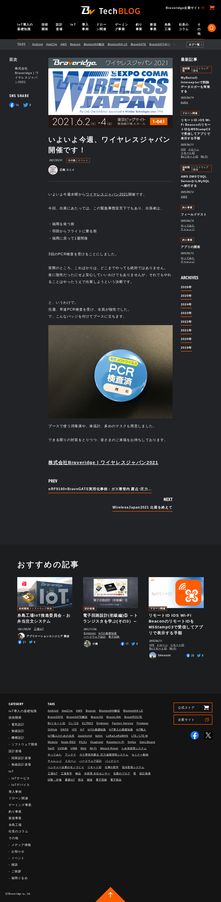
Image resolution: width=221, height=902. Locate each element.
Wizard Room (109, 748)
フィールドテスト (194, 214)
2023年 (186, 313)
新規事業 (153, 27)
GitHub (52, 729)
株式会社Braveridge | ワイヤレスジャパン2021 (103, 462)
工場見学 (66, 773)
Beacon (75, 44)
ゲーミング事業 (121, 27)
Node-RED (68, 742)
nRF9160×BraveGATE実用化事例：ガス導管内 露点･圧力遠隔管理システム (100, 489)
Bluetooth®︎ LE (117, 44)
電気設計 (17, 724)
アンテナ (70, 754)
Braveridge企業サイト (183, 8)
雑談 (14, 864)
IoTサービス (20, 778)
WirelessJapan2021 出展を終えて (142, 507)
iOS (183, 149)
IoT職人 (141, 729)
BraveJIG (180, 44)
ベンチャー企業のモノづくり (66, 767)
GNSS (64, 729)
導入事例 (85, 27)
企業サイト (186, 719)
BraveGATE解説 (159, 44)
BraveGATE (138, 44)
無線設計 (17, 731)
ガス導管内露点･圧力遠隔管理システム (103, 754)
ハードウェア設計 (95, 636)
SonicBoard (147, 742)
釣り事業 (139, 27)
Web (84, 748)
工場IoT (39, 629)
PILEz (83, 742)
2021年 (186, 330)
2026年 (186, 287)
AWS (63, 44)
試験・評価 (55, 779)
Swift (51, 748)
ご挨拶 (16, 871)
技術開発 (45, 27)
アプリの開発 (190, 247)
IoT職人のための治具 (61, 736)
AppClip (51, 44)
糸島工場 (167, 27)
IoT (73, 24)
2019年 (186, 347)
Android (37, 44)
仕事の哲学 (112, 767)
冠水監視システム (133, 767)
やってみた (188, 225)
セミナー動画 (140, 754)
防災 (81, 779)
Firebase (143, 723)
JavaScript (85, 736)
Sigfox (132, 742)
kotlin (184, 102)
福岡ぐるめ (19, 878)
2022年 (186, 321)
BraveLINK (113, 717)
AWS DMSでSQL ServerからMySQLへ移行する (195, 181)
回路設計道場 (21, 758)
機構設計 (17, 737)
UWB (74, 748)
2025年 (186, 295)
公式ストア (186, 707)
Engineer (90, 633)
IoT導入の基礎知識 (25, 27)
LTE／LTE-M (139, 736)
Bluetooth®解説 (94, 44)
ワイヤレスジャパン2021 (107, 194)
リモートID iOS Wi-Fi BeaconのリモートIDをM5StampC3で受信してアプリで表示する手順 (196, 129)
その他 (199, 29)
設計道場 (59, 27)
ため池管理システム (134, 748)
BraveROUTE (133, 717)
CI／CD (74, 723)
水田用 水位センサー (97, 773)
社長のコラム (184, 27)
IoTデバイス (20, 784)
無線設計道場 (21, 764)
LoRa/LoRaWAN (117, 736)
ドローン (193, 149)
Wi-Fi (204, 156)
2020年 (186, 339)
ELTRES (87, 723)
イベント (83, 160)
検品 (78, 773)
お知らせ (17, 851)
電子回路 (114, 636)
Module (53, 742)
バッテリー (112, 761)
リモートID (188, 152)
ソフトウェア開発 (200, 69)
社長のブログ (122, 773)
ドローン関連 (101, 27)
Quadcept (96, 742)
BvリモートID (190, 156)
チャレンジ (188, 229)
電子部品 (116, 779)
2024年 (186, 304)
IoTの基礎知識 (107, 633)
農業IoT (70, 779)
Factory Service (122, 723)
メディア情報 (21, 845)
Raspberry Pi (115, 742)
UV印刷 (62, 748)
